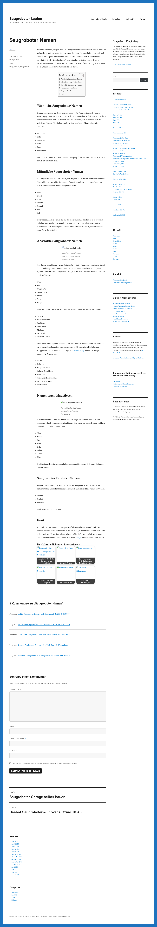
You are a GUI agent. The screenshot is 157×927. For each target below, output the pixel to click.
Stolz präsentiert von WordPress (59, 916)
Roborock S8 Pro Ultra (120, 138)
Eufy (114, 238)
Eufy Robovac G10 (119, 171)
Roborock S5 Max (119, 153)
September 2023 (17, 862)
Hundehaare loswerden (120, 319)
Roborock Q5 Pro (118, 164)
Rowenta (116, 254)
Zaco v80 (116, 122)
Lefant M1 (116, 199)
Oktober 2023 (16, 859)
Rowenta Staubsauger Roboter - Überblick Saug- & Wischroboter (43, 645)
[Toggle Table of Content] (80, 75)
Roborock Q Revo (119, 166)
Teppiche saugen (118, 316)
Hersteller (115, 18)
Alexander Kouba (15, 56)
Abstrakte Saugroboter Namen (71, 85)
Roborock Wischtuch (120, 280)
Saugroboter (24, 66)
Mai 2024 (15, 841)
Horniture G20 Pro (119, 210)
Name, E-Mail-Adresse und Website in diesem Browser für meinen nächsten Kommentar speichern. (45, 763)
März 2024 (15, 846)
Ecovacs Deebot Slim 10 (121, 110)
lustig (11, 66)
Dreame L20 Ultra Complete (122, 189)
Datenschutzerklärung (120, 386)
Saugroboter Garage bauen (122, 303)
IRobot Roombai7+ (119, 99)
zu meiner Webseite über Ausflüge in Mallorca (128, 358)
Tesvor (115, 246)
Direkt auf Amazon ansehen (122, 64)
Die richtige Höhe (119, 311)
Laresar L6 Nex (118, 205)
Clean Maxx (117, 241)
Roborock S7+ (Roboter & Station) (124, 148)
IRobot (115, 256)
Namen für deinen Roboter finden (124, 306)
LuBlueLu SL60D (119, 215)
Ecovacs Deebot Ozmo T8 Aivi (123, 107)
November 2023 (17, 857)
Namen (16, 66)
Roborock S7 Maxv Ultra (121, 140)
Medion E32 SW (118, 192)
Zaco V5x (116, 120)
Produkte (15, 895)
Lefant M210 (117, 197)
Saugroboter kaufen (25, 18)
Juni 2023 (15, 869)
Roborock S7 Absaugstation (122, 156)
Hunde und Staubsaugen (121, 321)
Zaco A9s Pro (117, 115)
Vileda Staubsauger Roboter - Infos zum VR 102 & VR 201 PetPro (44, 624)
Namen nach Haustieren (69, 88)
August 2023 (16, 864)
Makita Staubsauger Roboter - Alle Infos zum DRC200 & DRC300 (44, 614)
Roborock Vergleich (119, 133)
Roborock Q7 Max (119, 161)
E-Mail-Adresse (17, 738)
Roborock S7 (117, 146)
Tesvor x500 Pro (118, 128)
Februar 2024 (16, 849)
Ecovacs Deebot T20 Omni (122, 105)
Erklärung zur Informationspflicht (36, 916)
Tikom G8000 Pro (119, 184)
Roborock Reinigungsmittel (122, 282)
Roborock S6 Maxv (119, 151)
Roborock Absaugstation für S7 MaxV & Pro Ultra (129, 158)
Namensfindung (78, 350)
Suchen (115, 77)
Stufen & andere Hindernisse (122, 308)
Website (13, 751)
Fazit (62, 94)
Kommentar (15, 689)
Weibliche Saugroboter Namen (71, 79)
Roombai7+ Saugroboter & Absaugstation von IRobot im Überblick (44, 655)
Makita (115, 249)
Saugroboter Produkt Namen (71, 91)
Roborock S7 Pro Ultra (120, 143)
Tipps (142, 18)
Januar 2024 (16, 851)
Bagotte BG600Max (119, 179)
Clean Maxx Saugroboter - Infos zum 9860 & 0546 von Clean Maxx (44, 634)
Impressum (116, 381)
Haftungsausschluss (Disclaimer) (123, 384)
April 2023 (15, 875)
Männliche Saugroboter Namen (71, 82)
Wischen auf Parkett (119, 314)
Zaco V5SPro (117, 117)
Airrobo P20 (117, 187)
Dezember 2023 (17, 854)
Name (12, 726)
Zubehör (129, 18)
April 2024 (15, 844)
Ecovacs (115, 259)
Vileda (115, 243)
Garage (78, 537)
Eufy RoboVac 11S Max (121, 174)
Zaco (114, 251)
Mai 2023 (15, 872)
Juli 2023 (15, 867)
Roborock (116, 236)
